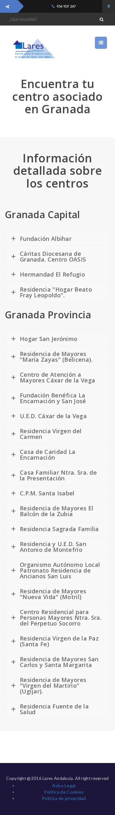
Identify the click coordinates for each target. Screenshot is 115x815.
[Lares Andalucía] (31, 48)
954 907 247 (66, 6)
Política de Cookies (64, 792)
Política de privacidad (64, 798)
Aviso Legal (63, 785)
